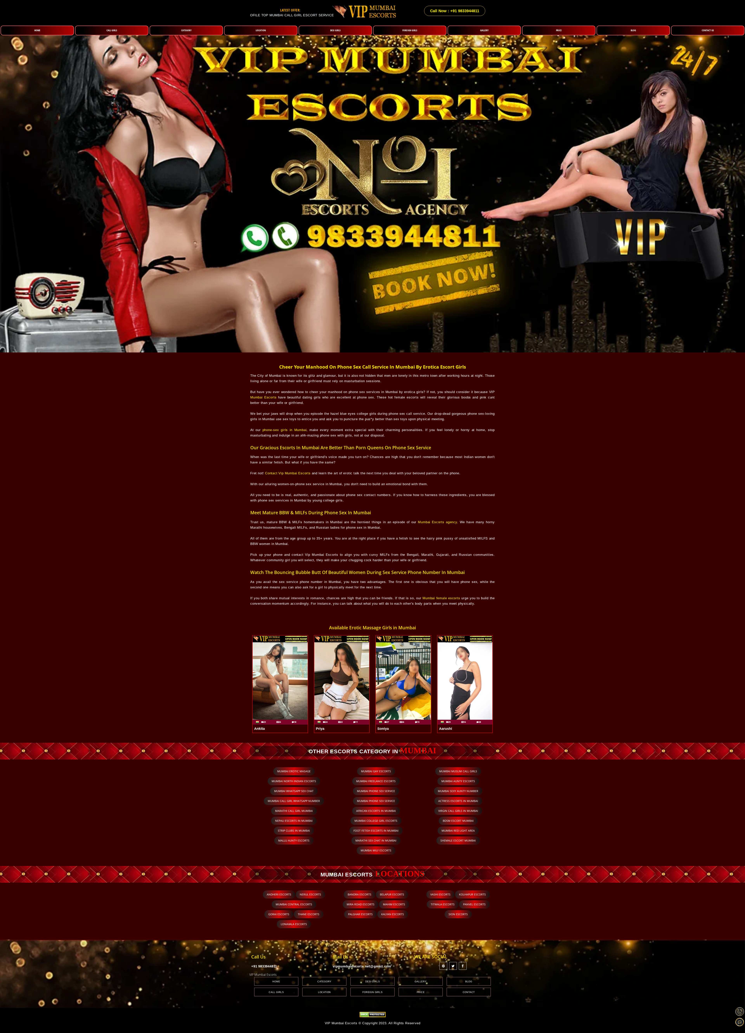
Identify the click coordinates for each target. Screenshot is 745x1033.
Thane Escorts (308, 914)
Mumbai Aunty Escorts (458, 781)
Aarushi (445, 729)
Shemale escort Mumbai (458, 840)
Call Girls (276, 992)
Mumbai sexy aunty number (458, 791)
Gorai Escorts (278, 914)
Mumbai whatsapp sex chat (294, 791)
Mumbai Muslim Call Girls (458, 771)
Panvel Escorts (474, 904)
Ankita (259, 729)
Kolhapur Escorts (472, 894)
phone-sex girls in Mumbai (284, 430)
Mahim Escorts (394, 904)
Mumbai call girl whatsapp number (294, 801)
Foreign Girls (372, 992)
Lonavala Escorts (294, 924)
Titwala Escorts (443, 904)
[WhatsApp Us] (739, 1022)
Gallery (421, 981)
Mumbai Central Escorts (294, 904)
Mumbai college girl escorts (375, 821)
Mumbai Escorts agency (437, 522)
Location (324, 992)
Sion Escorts (458, 914)
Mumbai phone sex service (376, 791)
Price (421, 992)
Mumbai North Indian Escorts (294, 781)
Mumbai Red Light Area (458, 830)
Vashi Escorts (440, 894)
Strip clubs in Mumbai (294, 830)
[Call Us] (739, 1011)
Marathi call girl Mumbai (294, 811)
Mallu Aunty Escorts (293, 840)
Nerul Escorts (310, 894)
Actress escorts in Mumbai (458, 801)
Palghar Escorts (360, 914)
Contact (469, 992)
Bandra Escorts (359, 894)
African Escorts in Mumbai (376, 811)
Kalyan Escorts (392, 914)
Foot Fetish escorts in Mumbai (375, 830)
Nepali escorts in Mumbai (294, 821)
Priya (320, 729)
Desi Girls (372, 981)
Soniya (383, 729)
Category (324, 981)
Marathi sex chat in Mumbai (375, 840)
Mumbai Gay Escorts (376, 771)
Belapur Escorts (392, 894)
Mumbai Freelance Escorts (376, 781)
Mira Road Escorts (360, 904)
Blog (468, 981)
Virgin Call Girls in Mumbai (458, 811)
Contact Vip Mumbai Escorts (288, 473)
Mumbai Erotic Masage (294, 771)
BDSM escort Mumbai (458, 821)
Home (276, 981)
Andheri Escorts (279, 894)
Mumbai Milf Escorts (376, 850)
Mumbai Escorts (263, 397)
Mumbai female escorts (441, 598)
